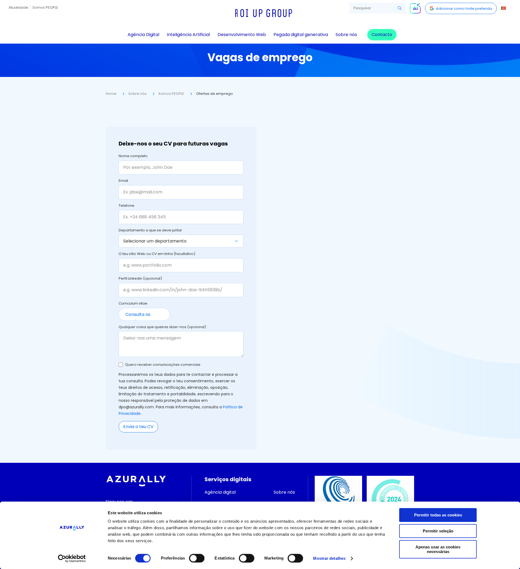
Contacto (382, 34)
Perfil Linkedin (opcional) (140, 279)
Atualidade (18, 7)
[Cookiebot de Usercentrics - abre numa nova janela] (72, 558)
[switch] (196, 558)
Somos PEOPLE (45, 7)
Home (111, 93)
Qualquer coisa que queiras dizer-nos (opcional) (162, 327)
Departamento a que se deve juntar (150, 230)
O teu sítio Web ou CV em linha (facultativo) (157, 254)
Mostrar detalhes (329, 558)
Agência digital (220, 492)
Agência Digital (143, 34)
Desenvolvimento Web (241, 34)
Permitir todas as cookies (438, 515)
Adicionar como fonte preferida (464, 8)
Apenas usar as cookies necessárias (437, 549)
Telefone (126, 206)
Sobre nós (346, 34)
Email (123, 181)
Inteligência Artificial (188, 34)
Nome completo (133, 156)
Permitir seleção (438, 531)
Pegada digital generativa (301, 34)
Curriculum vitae (133, 304)
